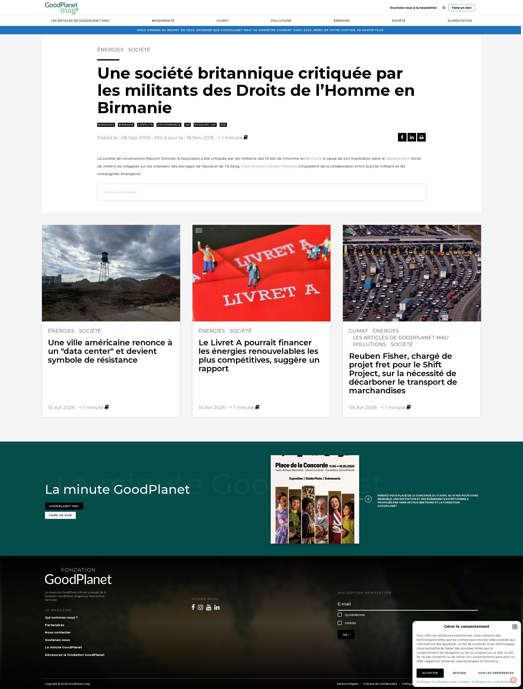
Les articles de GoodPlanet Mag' (401, 337)
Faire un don (462, 8)
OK (345, 634)
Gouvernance (169, 124)
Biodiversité (163, 20)
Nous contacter (58, 632)
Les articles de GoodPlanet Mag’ (80, 20)
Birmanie (126, 124)
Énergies (342, 20)
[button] (515, 627)
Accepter (430, 673)
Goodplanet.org (64, 506)
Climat (223, 20)
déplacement (398, 158)
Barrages (106, 124)
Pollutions (281, 20)
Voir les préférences (496, 673)
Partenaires (54, 625)
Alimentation (460, 20)
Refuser (459, 673)
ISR (187, 124)
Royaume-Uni (205, 124)
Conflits (145, 124)
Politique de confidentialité (493, 682)
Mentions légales (347, 683)
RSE (223, 124)
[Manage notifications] (513, 680)
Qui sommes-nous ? (61, 617)
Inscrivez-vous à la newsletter (413, 8)
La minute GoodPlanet (63, 647)
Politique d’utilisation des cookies (443, 682)
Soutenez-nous (57, 640)
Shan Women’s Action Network (269, 166)
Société (398, 20)
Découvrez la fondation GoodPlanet (74, 655)
